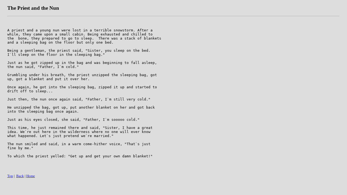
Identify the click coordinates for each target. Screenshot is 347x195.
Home (30, 176)
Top (10, 176)
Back (20, 176)
